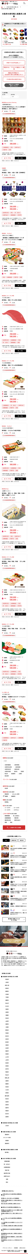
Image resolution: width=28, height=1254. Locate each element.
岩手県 (7, 1068)
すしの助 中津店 (5, 626)
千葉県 (7, 997)
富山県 (7, 1003)
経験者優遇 (13, 215)
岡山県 (7, 1074)
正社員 (13, 111)
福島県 (7, 1051)
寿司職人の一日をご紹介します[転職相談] (10, 1198)
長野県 (7, 1024)
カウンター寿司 (7, 1137)
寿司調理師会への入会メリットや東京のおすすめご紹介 (11, 1240)
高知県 (7, 1104)
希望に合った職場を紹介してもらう (14, 85)
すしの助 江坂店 (5, 297)
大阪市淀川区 (8, 769)
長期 (10, 149)
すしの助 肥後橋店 (6, 362)
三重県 (7, 1027)
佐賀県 (7, 1101)
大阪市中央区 (8, 771)
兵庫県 (7, 1012)
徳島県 (7, 1110)
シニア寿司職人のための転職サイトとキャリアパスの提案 (11, 1223)
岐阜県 (7, 1039)
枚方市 (6, 773)
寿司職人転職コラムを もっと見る (14, 919)
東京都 (7, 979)
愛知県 (7, 988)
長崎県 (7, 1065)
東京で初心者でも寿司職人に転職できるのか (10, 1203)
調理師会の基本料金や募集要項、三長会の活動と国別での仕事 (11, 1237)
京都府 (7, 1009)
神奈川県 (7, 985)
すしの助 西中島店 (6, 559)
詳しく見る (20, 158)
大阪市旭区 (17, 766)
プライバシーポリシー (7, 1247)
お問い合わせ (22, 1247)
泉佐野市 (13, 773)
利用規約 (16, 1247)
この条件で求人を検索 (15, 827)
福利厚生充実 (6, 212)
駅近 (12, 147)
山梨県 (7, 1021)
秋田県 (7, 1062)
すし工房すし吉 (5, 694)
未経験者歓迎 (6, 147)
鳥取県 (7, 1045)
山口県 (7, 1056)
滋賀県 (7, 1080)
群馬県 (7, 1030)
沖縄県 (7, 1015)
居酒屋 (6, 796)
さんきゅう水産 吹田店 (7, 428)
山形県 (7, 1059)
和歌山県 (7, 1077)
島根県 (7, 1116)
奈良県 (7, 1086)
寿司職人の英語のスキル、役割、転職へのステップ (11, 1214)
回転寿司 (7, 1134)
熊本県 (7, 1098)
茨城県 (7, 1033)
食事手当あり (17, 147)
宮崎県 (7, 1092)
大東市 (20, 773)
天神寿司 (4, 170)
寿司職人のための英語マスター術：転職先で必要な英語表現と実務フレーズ (11, 1211)
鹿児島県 (7, 1095)
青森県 (7, 1071)
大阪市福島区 (8, 764)
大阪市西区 (16, 764)
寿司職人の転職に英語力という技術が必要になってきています (11, 1201)
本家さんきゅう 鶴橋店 (7, 235)
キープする (8, 158)
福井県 (7, 1107)
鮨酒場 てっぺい (5, 490)
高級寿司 (13, 796)
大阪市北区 (16, 769)
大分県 (7, 1089)
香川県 (7, 1113)
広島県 (7, 1048)
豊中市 (15, 771)
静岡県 (7, 991)
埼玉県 (7, 1018)
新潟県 (7, 1042)
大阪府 (7, 982)
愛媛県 (7, 1083)
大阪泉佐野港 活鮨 (6, 104)
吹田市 (22, 771)
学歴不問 (5, 149)
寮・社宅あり (17, 212)
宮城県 (7, 1053)
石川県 (7, 1006)
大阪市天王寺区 (8, 766)
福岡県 (7, 1000)
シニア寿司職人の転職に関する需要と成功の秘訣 (11, 1225)
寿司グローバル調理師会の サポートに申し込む (14, 941)
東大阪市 (7, 775)
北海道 (7, 994)
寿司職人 (6, 111)
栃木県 (7, 1036)
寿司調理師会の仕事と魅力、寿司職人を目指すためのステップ (11, 1234)
